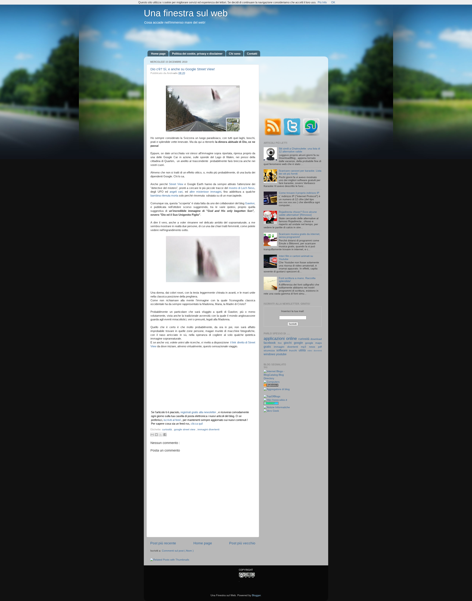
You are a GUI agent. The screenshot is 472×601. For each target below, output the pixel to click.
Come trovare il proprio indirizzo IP (299, 193)
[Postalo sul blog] (156, 434)
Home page (158, 53)
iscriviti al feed (172, 420)
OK (333, 2)
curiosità (167, 429)
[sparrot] (271, 403)
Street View (176, 184)
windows (270, 354)
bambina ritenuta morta (164, 195)
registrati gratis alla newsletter (199, 412)
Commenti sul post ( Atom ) (178, 550)
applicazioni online (281, 338)
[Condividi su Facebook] (165, 434)
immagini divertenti (208, 429)
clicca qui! (197, 423)
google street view (185, 429)
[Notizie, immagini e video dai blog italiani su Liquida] (271, 393)
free (281, 343)
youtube (281, 354)
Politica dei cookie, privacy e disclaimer (197, 53)
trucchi (294, 350)
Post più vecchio (242, 543)
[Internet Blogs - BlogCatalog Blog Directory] (277, 378)
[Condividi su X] (160, 434)
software (282, 350)
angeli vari (176, 191)
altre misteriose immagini (205, 191)
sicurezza (270, 350)
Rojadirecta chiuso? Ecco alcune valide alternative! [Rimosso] (298, 213)
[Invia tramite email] (152, 434)
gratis (269, 346)
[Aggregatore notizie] (271, 385)
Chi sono (234, 53)
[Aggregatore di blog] (277, 389)
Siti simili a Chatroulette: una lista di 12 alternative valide (299, 150)
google (299, 342)
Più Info (322, 2)
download (316, 339)
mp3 (305, 346)
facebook (271, 342)
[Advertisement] (236, 38)
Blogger (256, 595)
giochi (289, 342)
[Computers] (272, 381)
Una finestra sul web (186, 13)
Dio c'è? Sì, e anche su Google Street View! (182, 69)
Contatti (252, 53)
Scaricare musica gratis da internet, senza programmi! (299, 235)
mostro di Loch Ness (241, 188)
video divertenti (314, 350)
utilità (303, 350)
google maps (313, 343)
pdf (320, 346)
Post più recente (163, 543)
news (313, 346)
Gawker (249, 203)
